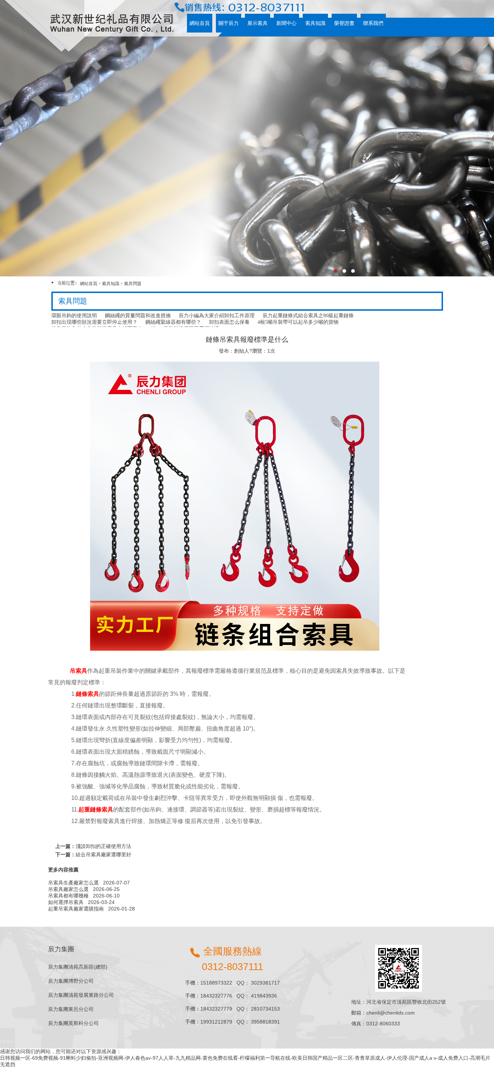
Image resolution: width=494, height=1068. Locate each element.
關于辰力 (228, 23)
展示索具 (257, 23)
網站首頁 (199, 23)
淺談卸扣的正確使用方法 (103, 846)
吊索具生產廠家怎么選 (73, 883)
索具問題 (132, 283)
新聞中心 (286, 23)
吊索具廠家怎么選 (68, 889)
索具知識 (315, 23)
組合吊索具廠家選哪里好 (103, 854)
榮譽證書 (344, 23)
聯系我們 (373, 23)
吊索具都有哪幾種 (68, 896)
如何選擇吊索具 (66, 902)
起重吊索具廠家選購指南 (76, 909)
